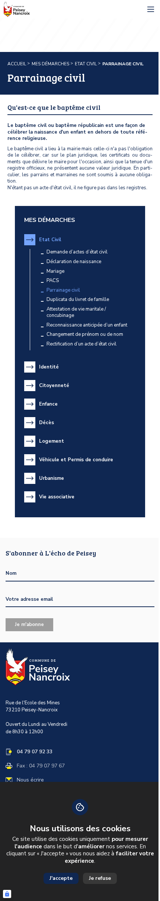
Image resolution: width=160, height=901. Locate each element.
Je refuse (100, 878)
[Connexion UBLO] (7, 894)
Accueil (16, 64)
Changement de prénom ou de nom (85, 334)
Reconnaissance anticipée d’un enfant (87, 325)
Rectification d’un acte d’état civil (81, 344)
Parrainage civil (63, 290)
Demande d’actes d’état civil (77, 252)
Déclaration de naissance (74, 262)
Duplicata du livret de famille (78, 299)
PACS (53, 281)
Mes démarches (50, 64)
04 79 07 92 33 (34, 751)
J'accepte (61, 878)
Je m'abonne (29, 624)
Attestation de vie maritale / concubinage (76, 312)
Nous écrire (30, 780)
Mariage (55, 271)
